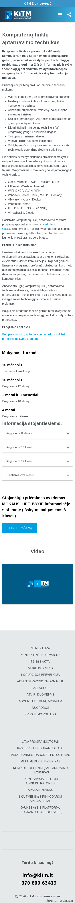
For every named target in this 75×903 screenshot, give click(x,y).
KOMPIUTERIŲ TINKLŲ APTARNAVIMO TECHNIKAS (40, 770)
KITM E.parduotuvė (37, 3)
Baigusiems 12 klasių (19, 461)
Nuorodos (40, 707)
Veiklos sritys (40, 668)
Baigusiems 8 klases (19, 433)
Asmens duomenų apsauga (40, 701)
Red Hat (47, 224)
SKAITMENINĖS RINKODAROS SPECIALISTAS (40, 799)
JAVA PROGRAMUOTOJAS (40, 741)
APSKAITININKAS (40, 790)
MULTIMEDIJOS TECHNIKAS (40, 761)
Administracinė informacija (40, 681)
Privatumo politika (40, 714)
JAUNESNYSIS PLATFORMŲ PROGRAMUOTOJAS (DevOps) (40, 810)
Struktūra (40, 648)
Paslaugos (40, 687)
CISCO (6, 228)
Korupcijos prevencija (40, 674)
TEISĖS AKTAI (40, 661)
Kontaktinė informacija (40, 654)
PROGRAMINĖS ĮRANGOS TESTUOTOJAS (40, 754)
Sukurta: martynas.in (59, 900)
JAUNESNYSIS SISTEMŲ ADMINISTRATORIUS (40, 781)
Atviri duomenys (40, 694)
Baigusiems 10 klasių (19, 447)
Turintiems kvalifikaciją (20, 475)
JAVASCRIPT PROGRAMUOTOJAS (40, 748)
